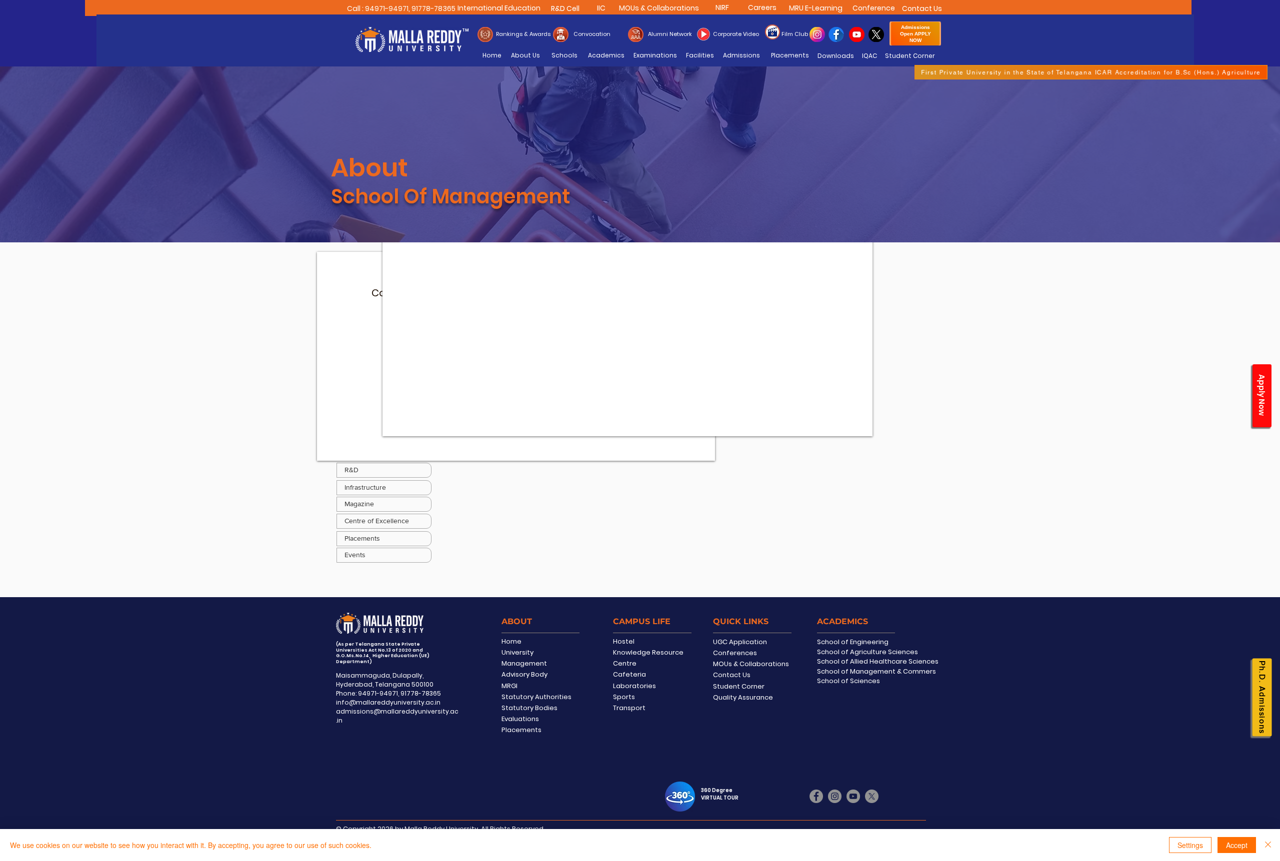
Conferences (735, 653)
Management (524, 663)
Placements (522, 730)
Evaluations (520, 719)
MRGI (510, 686)
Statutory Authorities (537, 697)
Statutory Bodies (530, 708)
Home (512, 641)
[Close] (1268, 845)
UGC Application (740, 642)
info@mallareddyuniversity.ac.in (388, 702)
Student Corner (738, 686)
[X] (871, 796)
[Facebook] (816, 796)
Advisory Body (525, 674)
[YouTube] (853, 796)
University (518, 652)
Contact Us (731, 675)
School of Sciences (848, 681)
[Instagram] (835, 796)
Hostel (623, 641)
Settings (1190, 845)
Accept (1237, 845)
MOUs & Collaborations (751, 664)
